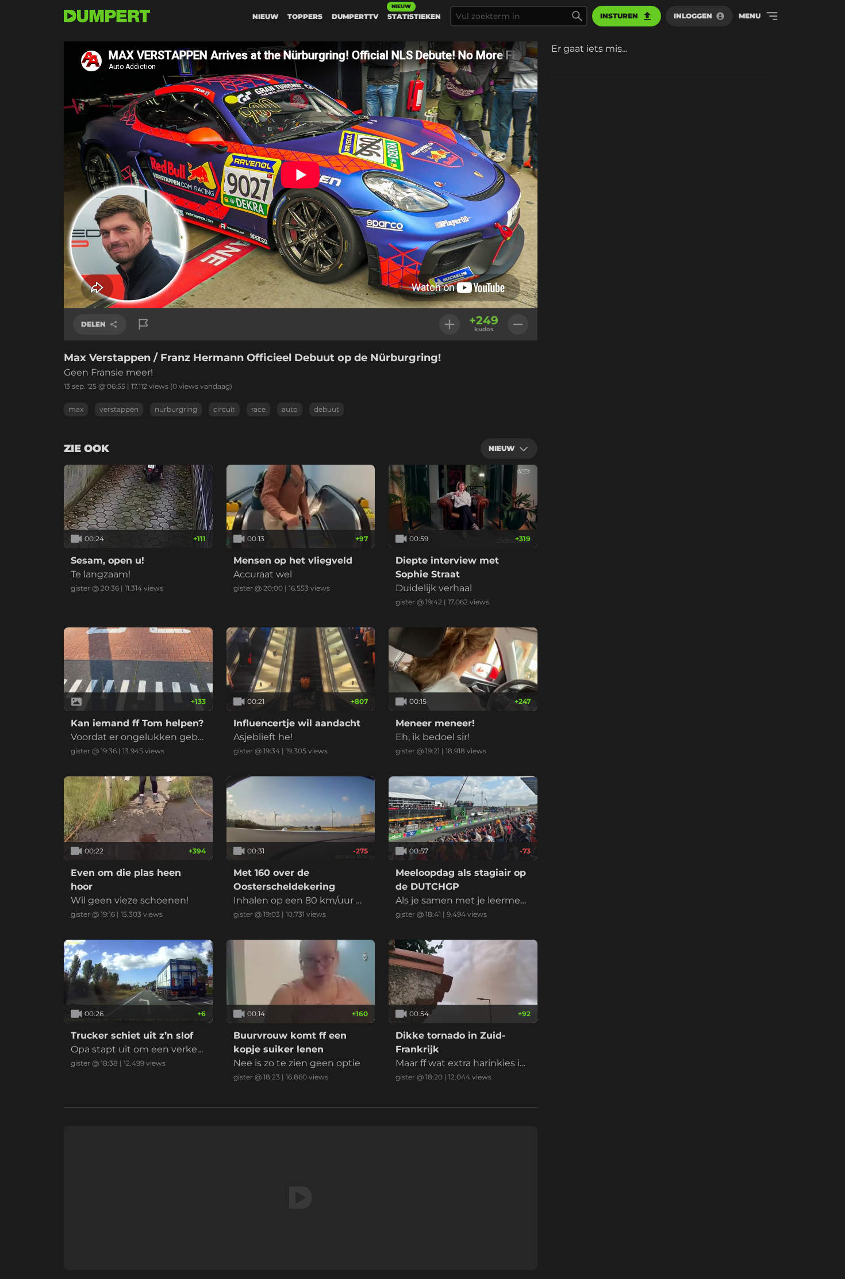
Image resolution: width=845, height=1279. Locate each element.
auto (290, 409)
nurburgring (176, 409)
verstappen (119, 409)
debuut (326, 409)
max (75, 409)
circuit (224, 409)
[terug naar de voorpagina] (107, 16)
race (258, 409)
